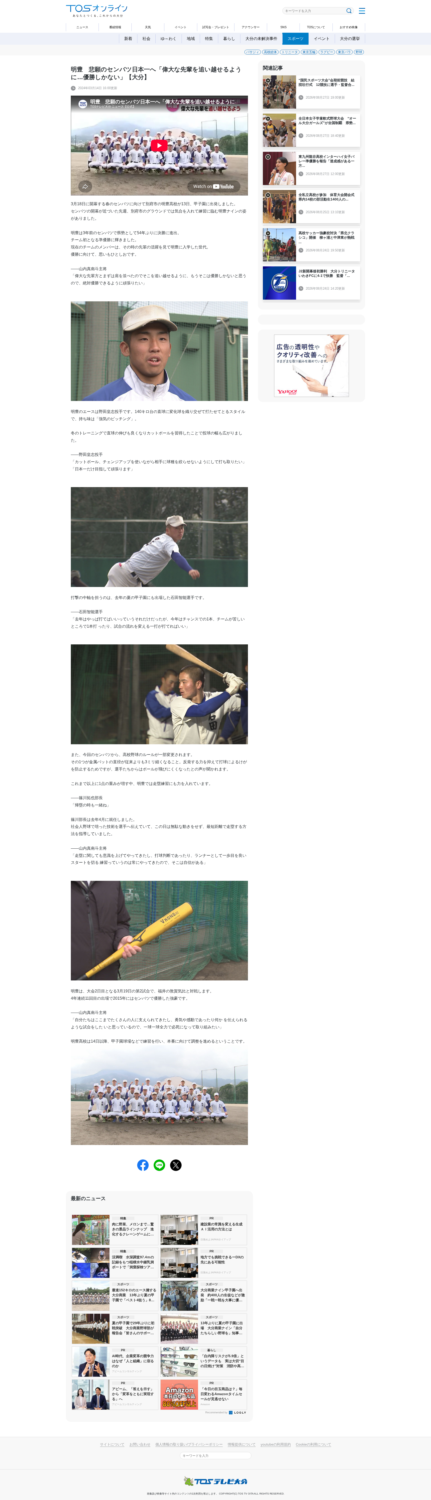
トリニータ (290, 52)
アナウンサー (251, 27)
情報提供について (242, 1444)
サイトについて (112, 1444)
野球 (359, 52)
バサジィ (252, 52)
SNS (283, 27)
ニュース (82, 27)
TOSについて (316, 27)
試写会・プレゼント (215, 27)
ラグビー (326, 52)
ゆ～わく (169, 38)
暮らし (229, 38)
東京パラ (344, 52)
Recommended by (216, 1412)
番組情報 (115, 27)
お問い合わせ (139, 1444)
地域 (191, 38)
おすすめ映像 (349, 27)
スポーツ (296, 38)
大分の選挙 (350, 38)
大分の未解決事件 (261, 38)
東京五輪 (309, 52)
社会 (146, 38)
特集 (209, 38)
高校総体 (270, 52)
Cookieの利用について (313, 1444)
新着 (128, 38)
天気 (148, 27)
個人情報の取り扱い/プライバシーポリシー (189, 1444)
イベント (181, 27)
